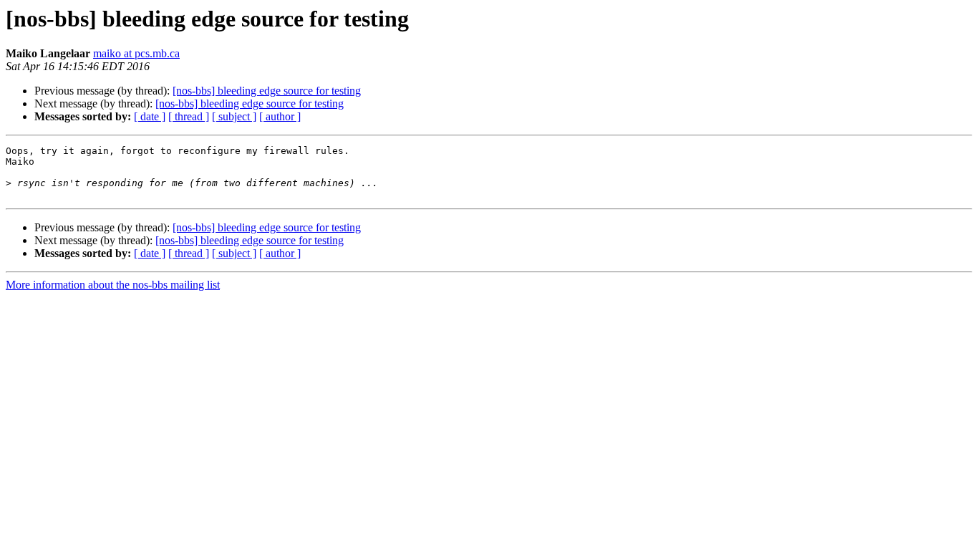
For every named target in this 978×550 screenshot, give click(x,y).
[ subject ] (234, 116)
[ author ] (280, 116)
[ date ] (149, 116)
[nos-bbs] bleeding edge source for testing (267, 91)
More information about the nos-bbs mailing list (113, 285)
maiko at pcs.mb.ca (136, 53)
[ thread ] (188, 116)
